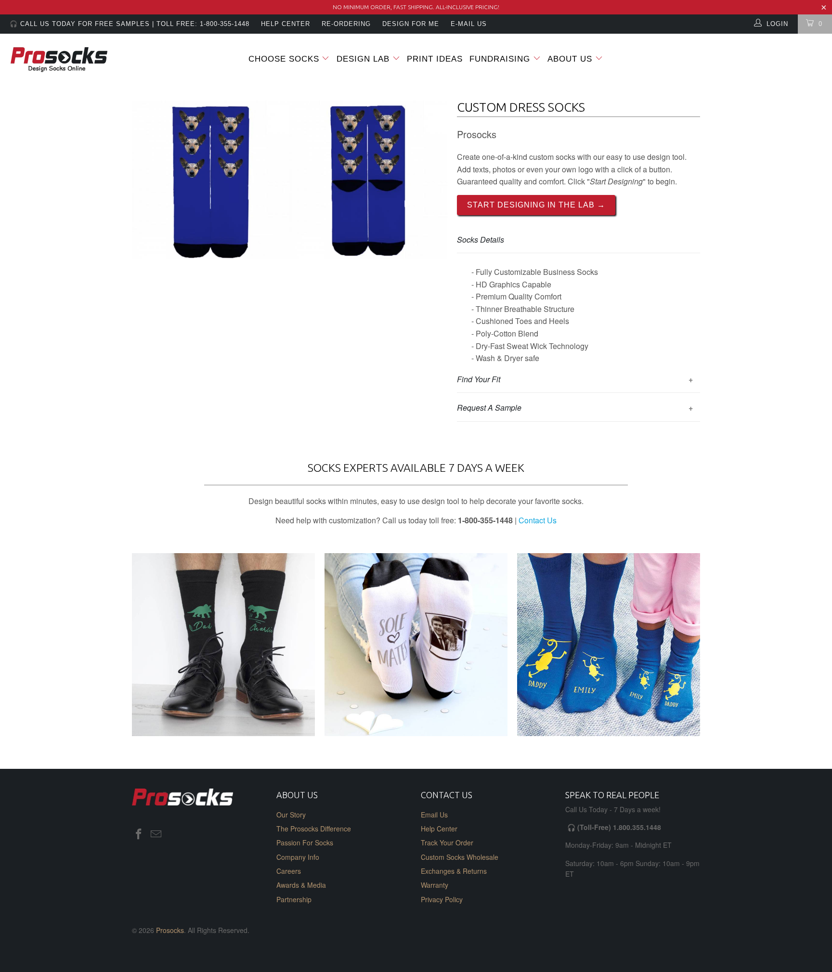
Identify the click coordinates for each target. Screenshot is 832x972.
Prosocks (170, 930)
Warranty (434, 885)
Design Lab (364, 59)
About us (571, 59)
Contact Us (538, 520)
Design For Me (410, 23)
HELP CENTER (285, 23)
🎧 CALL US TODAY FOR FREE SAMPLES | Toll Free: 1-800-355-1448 (129, 23)
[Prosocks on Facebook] (139, 834)
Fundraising (499, 59)
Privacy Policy (442, 899)
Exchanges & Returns (454, 871)
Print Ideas (435, 59)
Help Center (439, 828)
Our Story (291, 814)
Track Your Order (447, 842)
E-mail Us (469, 23)
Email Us (434, 814)
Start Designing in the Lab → (536, 205)
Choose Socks (283, 59)
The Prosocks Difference (313, 828)
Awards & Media (301, 885)
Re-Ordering (346, 23)
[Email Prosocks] (156, 834)
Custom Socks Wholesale (459, 857)
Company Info (297, 857)
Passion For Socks (304, 842)
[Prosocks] (71, 60)
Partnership (294, 899)
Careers (288, 871)
